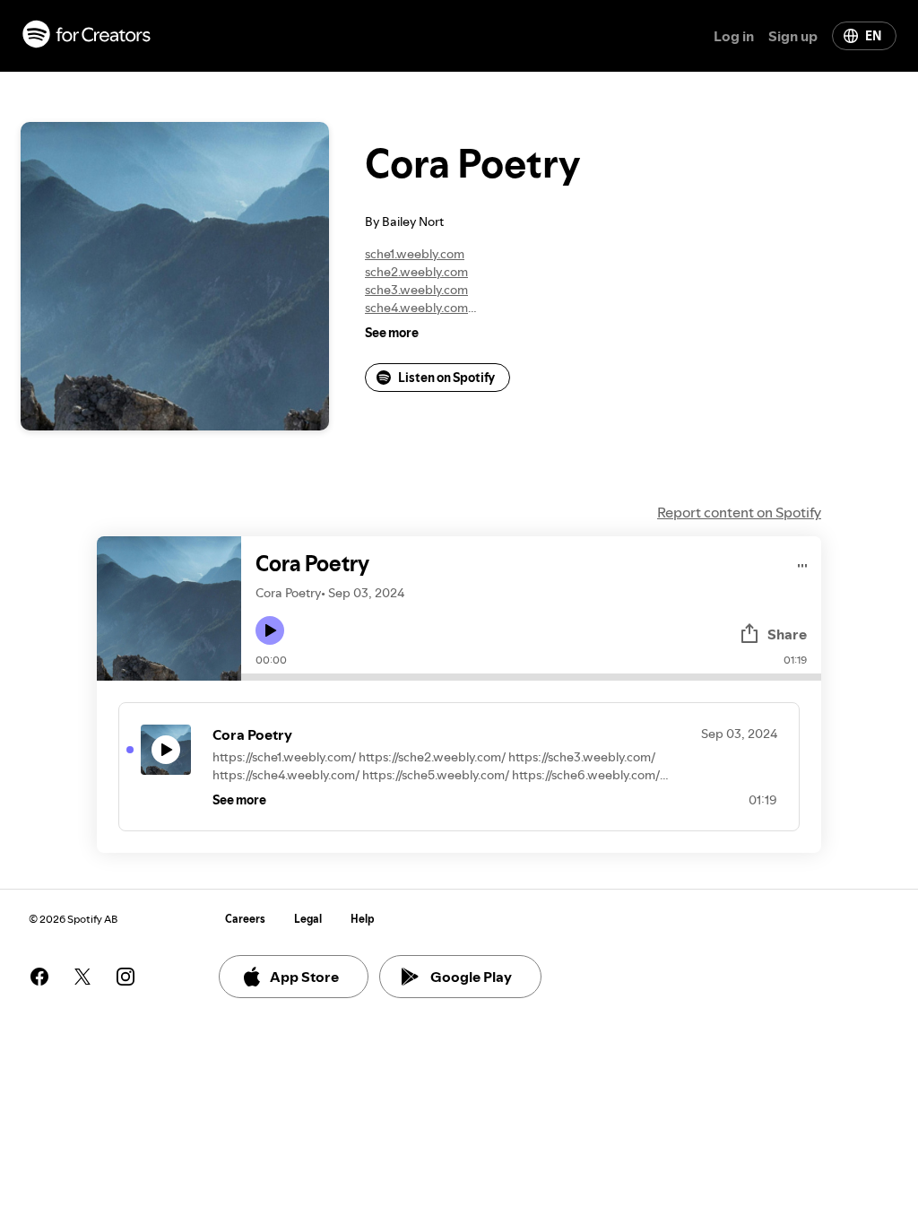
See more (392, 333)
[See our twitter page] (82, 976)
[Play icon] (269, 630)
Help (363, 918)
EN (873, 36)
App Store (304, 976)
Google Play (471, 976)
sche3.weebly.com (416, 290)
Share (787, 634)
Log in (734, 36)
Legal (308, 918)
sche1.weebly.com (414, 254)
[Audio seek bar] (531, 677)
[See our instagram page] (125, 976)
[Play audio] (803, 563)
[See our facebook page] (39, 976)
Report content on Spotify (739, 512)
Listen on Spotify (446, 378)
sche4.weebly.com (416, 308)
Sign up (793, 36)
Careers (245, 918)
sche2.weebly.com (416, 272)
